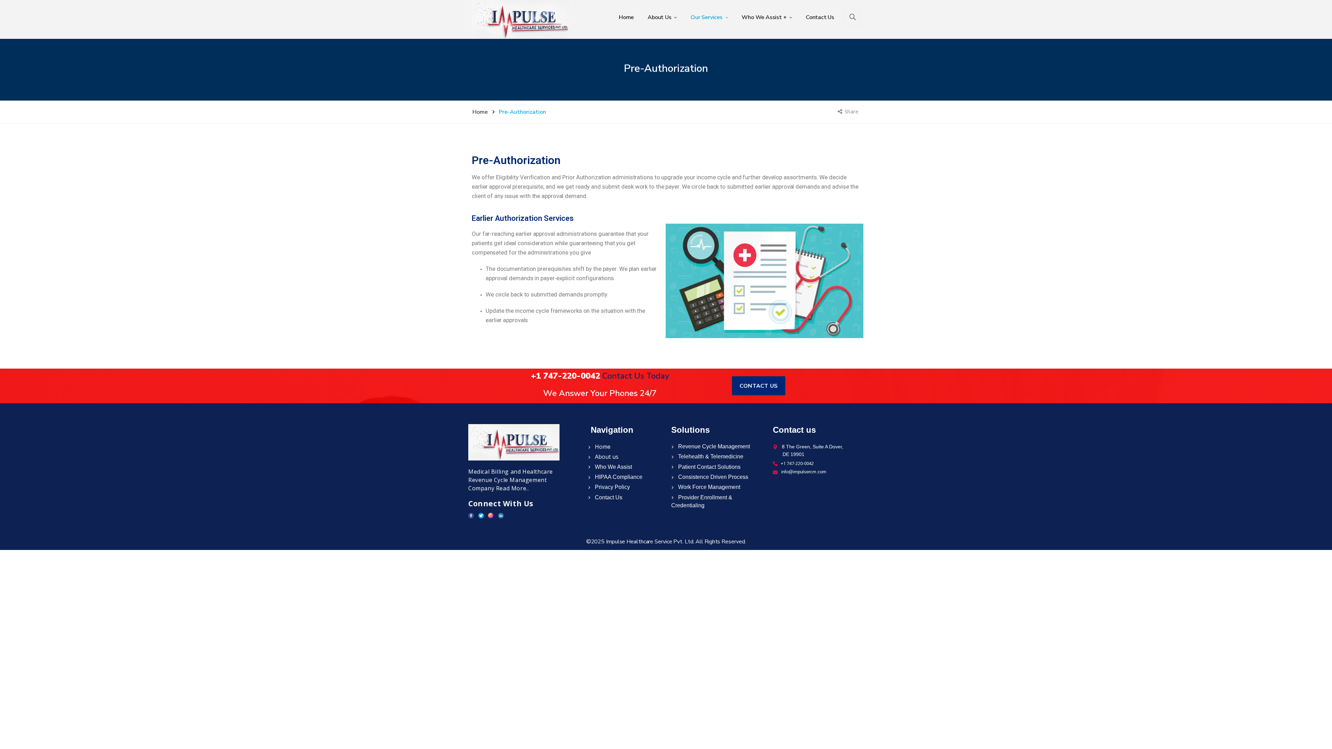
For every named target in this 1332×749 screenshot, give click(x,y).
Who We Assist (613, 467)
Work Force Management (708, 487)
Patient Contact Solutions (709, 467)
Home (626, 17)
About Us (660, 17)
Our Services (707, 17)
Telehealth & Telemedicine (710, 456)
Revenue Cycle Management (713, 446)
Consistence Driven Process (712, 477)
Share (852, 111)
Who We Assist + (765, 17)
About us (606, 456)
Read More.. (512, 488)
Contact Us (820, 17)
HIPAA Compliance (618, 477)
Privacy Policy (612, 487)
